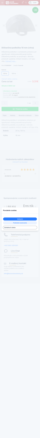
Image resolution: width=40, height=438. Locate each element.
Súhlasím (20, 219)
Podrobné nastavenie (20, 223)
